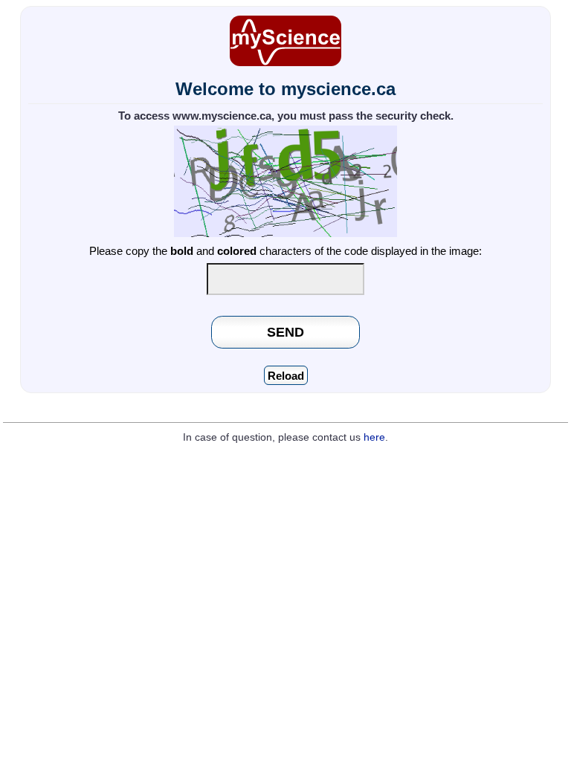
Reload (286, 375)
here (374, 437)
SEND (285, 332)
